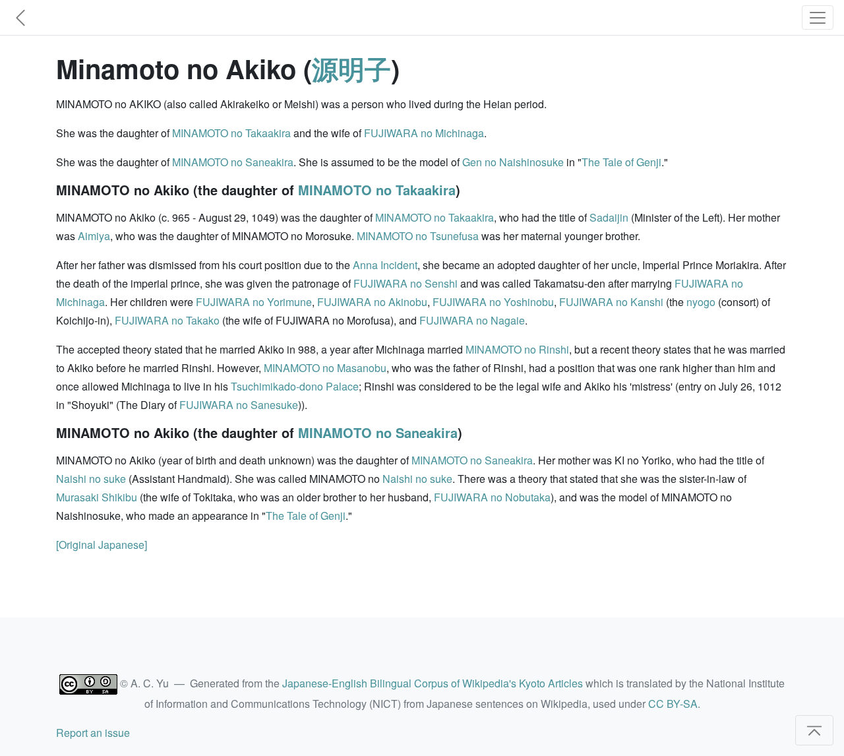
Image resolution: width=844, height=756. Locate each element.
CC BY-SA (673, 703)
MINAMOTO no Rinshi (517, 349)
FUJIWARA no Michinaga (424, 133)
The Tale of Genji (621, 162)
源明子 (351, 68)
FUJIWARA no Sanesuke (238, 404)
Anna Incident (385, 264)
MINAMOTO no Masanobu (325, 367)
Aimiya (94, 235)
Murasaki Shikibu (96, 497)
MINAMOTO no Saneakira (232, 162)
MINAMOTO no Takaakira (231, 133)
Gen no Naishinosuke (513, 162)
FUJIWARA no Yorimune (254, 301)
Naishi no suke (91, 478)
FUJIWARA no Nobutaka (492, 497)
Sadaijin (608, 217)
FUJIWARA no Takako (167, 320)
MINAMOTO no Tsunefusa (418, 235)
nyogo (700, 301)
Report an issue (93, 732)
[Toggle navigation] (817, 17)
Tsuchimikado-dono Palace (295, 386)
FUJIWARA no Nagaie (472, 320)
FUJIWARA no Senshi (405, 283)
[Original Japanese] (101, 544)
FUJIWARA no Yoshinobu (493, 301)
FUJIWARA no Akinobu (372, 301)
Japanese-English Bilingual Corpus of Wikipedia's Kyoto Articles (432, 683)
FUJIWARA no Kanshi (611, 301)
